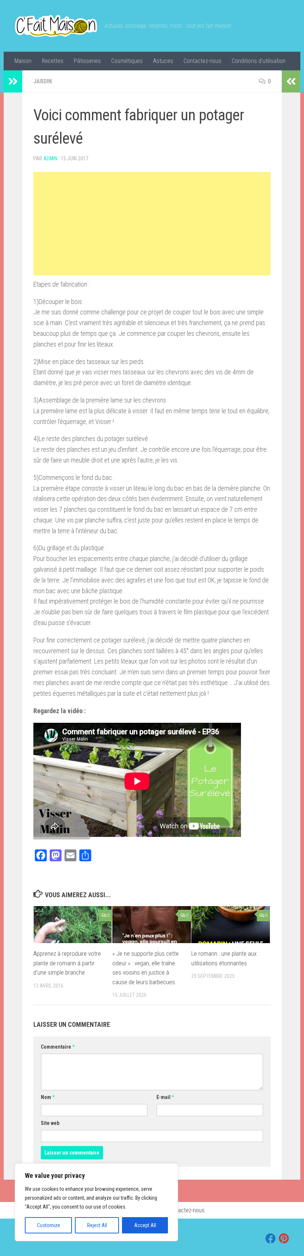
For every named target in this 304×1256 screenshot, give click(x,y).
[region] (96, 1202)
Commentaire (58, 1047)
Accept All (145, 1225)
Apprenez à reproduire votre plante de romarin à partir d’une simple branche (67, 963)
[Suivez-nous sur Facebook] (270, 1238)
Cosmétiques (127, 60)
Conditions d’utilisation (258, 60)
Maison (23, 60)
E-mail (165, 1097)
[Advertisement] (152, 223)
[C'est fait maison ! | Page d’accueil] (56, 26)
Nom (47, 1097)
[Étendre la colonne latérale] (13, 81)
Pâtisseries (87, 60)
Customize (48, 1225)
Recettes (52, 60)
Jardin (42, 81)
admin (50, 158)
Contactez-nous (202, 60)
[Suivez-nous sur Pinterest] (284, 1238)
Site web (50, 1123)
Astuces (163, 60)
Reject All (97, 1225)
